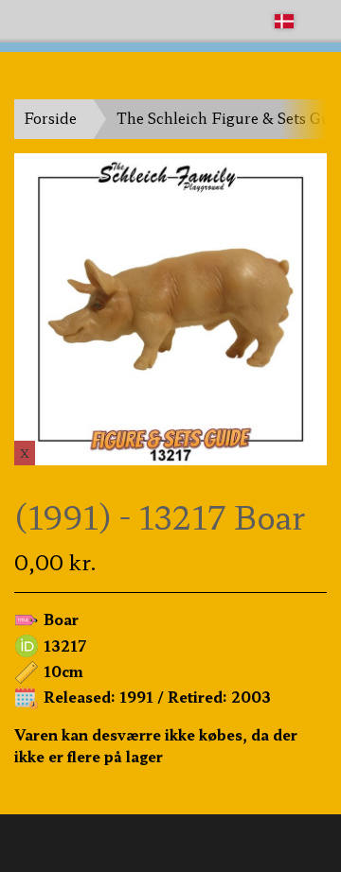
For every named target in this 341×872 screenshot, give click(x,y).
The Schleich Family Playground (120, 20)
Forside (50, 118)
